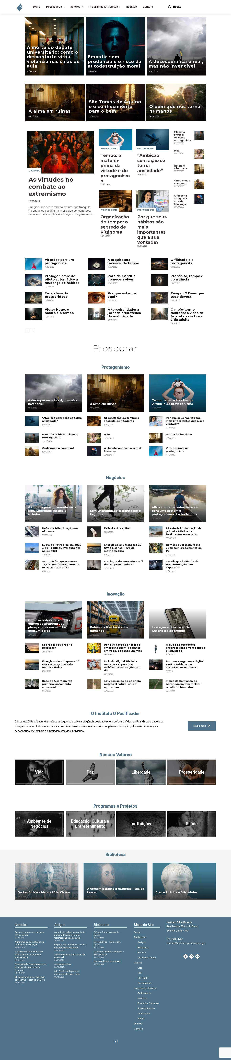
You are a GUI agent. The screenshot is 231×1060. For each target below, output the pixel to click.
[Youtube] (197, 956)
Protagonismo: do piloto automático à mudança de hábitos (62, 279)
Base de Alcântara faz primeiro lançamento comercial (57, 684)
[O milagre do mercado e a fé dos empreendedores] (94, 565)
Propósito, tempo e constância (187, 277)
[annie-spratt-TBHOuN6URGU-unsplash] (191, 772)
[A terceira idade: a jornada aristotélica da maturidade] (96, 314)
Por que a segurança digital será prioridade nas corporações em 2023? (184, 664)
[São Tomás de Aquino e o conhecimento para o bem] (115, 102)
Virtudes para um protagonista (59, 261)
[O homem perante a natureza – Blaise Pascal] (115, 881)
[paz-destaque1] (90, 772)
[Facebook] (185, 956)
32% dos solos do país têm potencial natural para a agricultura (122, 684)
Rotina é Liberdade (180, 167)
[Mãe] (199, 154)
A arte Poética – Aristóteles (176, 892)
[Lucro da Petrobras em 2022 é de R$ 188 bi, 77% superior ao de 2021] (32, 548)
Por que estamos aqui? (122, 295)
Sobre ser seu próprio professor (57, 646)
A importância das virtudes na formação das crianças (29, 943)
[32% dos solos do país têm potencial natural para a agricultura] (94, 684)
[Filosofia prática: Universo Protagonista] (199, 135)
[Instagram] (191, 956)
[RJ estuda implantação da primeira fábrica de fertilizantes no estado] (156, 531)
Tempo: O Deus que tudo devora (187, 295)
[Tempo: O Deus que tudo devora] (159, 298)
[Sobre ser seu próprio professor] (32, 648)
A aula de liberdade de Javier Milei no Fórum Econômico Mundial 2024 (29, 954)
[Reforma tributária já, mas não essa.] (32, 531)
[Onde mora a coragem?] (199, 184)
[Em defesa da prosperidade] (33, 298)
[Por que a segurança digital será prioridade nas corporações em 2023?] (156, 664)
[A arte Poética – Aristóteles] (184, 881)
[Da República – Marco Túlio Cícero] (46, 881)
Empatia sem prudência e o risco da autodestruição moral (70, 946)
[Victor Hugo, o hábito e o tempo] (33, 314)
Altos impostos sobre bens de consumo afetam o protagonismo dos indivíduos (175, 510)
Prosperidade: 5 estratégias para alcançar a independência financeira (31, 967)
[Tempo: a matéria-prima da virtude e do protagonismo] (115, 139)
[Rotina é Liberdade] (199, 169)
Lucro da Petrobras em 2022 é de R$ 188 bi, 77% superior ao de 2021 (61, 548)
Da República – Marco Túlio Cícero (44, 892)
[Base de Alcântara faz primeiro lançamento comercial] (32, 684)
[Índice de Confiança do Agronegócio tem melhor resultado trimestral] (156, 684)
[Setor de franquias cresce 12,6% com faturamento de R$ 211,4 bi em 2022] (32, 565)
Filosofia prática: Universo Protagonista (182, 136)
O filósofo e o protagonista (182, 261)
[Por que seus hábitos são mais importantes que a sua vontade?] (152, 201)
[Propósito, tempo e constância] (159, 280)
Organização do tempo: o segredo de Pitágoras (114, 224)
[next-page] (33, 331)
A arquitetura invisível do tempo (123, 261)
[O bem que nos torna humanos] (176, 102)
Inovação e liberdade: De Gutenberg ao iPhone (171, 628)
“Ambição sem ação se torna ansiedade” (62, 419)
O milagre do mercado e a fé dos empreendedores (123, 563)
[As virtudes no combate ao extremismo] (60, 152)
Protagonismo (108, 148)
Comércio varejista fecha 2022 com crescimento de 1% (184, 548)
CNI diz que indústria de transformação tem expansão (182, 564)
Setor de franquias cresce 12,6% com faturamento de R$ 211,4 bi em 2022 (60, 564)
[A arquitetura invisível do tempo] (96, 264)
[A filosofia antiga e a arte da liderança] (199, 199)
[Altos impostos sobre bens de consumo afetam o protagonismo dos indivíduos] (177, 503)
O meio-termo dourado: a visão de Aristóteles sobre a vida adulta (187, 315)
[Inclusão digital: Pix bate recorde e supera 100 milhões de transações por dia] (94, 664)
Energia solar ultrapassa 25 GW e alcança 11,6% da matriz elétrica (122, 548)
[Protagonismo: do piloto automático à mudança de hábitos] (33, 280)
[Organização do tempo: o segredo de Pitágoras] (115, 201)
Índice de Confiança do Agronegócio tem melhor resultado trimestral (183, 684)
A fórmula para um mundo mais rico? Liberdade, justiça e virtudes (52, 510)
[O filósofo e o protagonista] (159, 264)
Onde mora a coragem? (182, 182)
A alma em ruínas (103, 404)
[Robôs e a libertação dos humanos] (115, 620)
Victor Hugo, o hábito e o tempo (59, 311)
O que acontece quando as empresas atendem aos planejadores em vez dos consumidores (49, 625)
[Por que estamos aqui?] (96, 298)
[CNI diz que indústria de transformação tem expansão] (156, 565)
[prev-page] (27, 331)
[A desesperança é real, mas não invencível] (176, 46)
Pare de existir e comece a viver (122, 277)
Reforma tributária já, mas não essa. (60, 530)
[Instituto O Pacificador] (19, 7)
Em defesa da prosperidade (56, 295)
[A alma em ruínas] (55, 102)
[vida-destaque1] (39, 772)
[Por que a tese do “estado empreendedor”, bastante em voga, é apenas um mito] (94, 648)
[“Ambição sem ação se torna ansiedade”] (152, 139)
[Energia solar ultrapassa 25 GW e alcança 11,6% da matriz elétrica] (94, 548)
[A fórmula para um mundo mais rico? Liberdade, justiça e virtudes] (53, 503)
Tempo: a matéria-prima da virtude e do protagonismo (115, 168)
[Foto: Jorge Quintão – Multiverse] (191, 824)
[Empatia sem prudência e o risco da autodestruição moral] (115, 46)
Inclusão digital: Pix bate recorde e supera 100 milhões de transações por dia (122, 666)
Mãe (176, 150)
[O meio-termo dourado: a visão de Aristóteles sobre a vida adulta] (159, 314)
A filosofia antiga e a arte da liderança (180, 200)
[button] (174, 7)
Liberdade (34, 171)
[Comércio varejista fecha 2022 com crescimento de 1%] (156, 548)
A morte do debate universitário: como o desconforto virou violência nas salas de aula (70, 935)
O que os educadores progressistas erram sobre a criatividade (185, 647)
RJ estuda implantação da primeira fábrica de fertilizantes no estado (184, 531)
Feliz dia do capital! (117, 528)
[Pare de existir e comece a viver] (96, 280)
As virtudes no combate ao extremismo (51, 186)
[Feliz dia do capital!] (94, 531)
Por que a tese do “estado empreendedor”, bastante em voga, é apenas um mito (123, 647)
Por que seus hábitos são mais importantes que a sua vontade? (152, 229)
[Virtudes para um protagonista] (33, 264)
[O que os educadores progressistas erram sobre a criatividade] (156, 648)
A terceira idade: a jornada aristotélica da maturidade (124, 313)
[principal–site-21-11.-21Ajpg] (141, 772)
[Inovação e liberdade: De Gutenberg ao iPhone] (177, 620)
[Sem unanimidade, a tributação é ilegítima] (115, 503)
